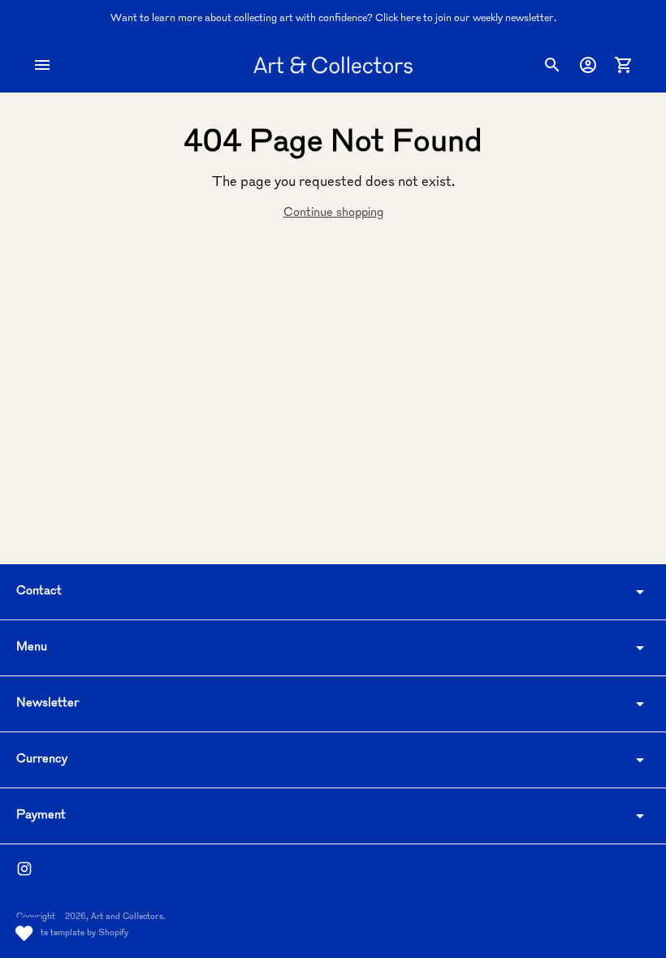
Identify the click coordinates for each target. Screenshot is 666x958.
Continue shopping (333, 213)
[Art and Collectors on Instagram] (24, 869)
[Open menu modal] (42, 65)
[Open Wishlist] (24, 933)
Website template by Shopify (72, 933)
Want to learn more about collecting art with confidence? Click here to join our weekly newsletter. (333, 19)
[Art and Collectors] (333, 65)
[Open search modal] (552, 65)
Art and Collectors (127, 917)
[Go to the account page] (588, 65)
